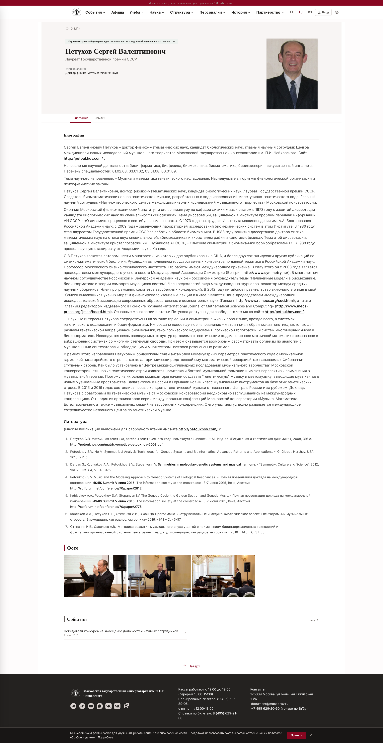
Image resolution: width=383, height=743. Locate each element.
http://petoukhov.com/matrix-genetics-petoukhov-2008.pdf (116, 444)
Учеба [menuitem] (134, 12)
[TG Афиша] (82, 706)
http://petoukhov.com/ (83, 158)
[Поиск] (291, 12)
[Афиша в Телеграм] (126, 706)
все (312, 620)
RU (300, 12)
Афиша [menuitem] (117, 12)
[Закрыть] (311, 735)
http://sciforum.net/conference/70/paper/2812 (106, 488)
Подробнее (105, 737)
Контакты (257, 689)
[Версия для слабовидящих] (336, 12)
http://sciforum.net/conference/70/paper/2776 (106, 507)
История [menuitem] (239, 12)
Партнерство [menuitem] (268, 12)
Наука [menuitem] (155, 12)
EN (310, 12)
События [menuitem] (93, 12)
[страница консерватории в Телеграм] (73, 706)
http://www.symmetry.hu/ (266, 272)
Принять (296, 735)
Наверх (194, 666)
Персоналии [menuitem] (210, 12)
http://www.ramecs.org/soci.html (265, 300)
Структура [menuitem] (180, 12)
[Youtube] (91, 706)
